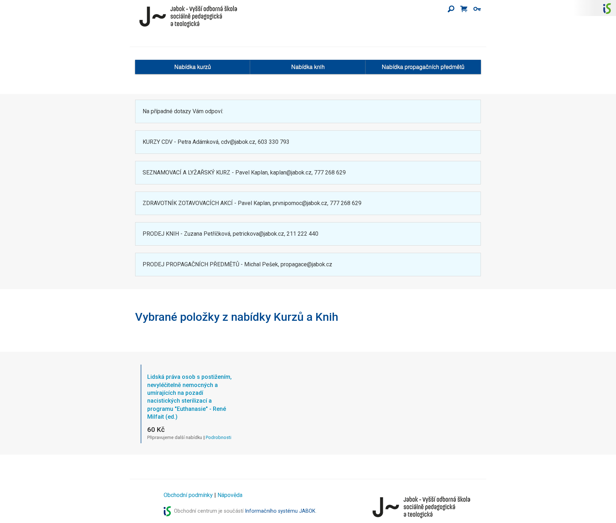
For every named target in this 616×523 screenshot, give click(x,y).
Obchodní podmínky (188, 495)
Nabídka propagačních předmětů (423, 67)
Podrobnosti (218, 437)
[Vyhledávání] (451, 9)
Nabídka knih (308, 67)
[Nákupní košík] (463, 9)
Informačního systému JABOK (280, 511)
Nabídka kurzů (192, 67)
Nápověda (229, 495)
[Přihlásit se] (477, 9)
